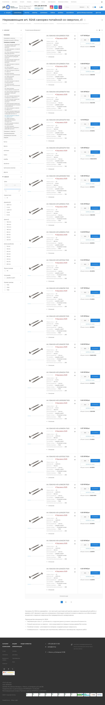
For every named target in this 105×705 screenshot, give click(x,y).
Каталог (5, 643)
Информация (17, 646)
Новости (4, 663)
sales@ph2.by (39, 9)
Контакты (5, 654)
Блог (13, 662)
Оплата (14, 651)
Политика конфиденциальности (83, 644)
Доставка (15, 654)
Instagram (51, 7)
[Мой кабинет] (102, 2)
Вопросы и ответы (5, 659)
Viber (60, 7)
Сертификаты (16, 658)
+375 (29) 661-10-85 (40, 6)
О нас (4, 651)
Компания (6, 646)
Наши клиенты (26, 643)
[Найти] (88, 7)
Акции (14, 643)
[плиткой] (97, 30)
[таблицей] (102, 30)
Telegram (56, 7)
